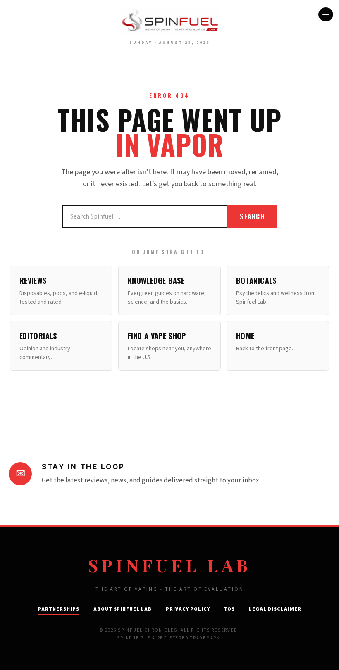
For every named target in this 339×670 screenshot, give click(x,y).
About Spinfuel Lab (122, 609)
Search (252, 216)
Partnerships (58, 609)
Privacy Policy (188, 609)
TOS (229, 609)
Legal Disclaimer (275, 609)
